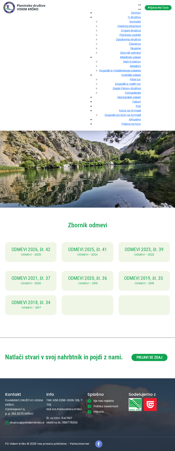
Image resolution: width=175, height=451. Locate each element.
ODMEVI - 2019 (88, 283)
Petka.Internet (79, 444)
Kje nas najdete (103, 401)
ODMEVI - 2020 (31, 283)
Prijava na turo (158, 8)
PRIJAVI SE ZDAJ (149, 357)
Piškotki (98, 412)
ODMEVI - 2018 (144, 283)
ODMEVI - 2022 (144, 255)
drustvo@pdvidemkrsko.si (26, 422)
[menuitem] (136, 13)
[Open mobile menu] (139, 4)
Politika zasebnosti (105, 406)
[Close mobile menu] (139, 9)
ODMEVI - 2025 (31, 255)
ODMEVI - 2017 (31, 308)
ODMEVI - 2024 (87, 255)
